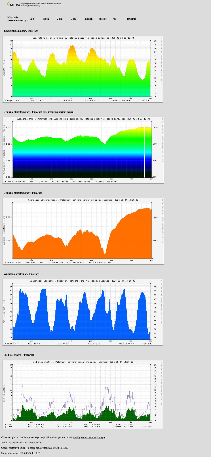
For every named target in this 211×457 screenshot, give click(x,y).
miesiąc (102, 18)
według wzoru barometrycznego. (89, 437)
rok (114, 18)
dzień (46, 18)
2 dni (59, 18)
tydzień (89, 18)
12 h (32, 18)
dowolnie (131, 18)
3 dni (73, 18)
